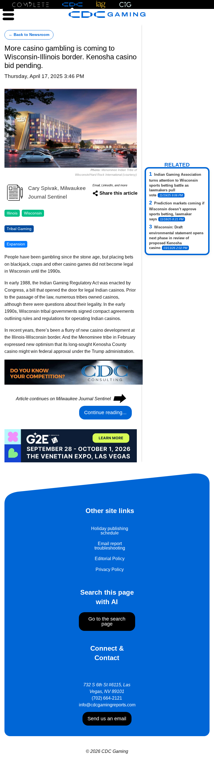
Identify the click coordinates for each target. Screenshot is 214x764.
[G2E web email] (70, 445)
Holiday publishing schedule (109, 530)
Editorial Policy (110, 558)
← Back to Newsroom (29, 35)
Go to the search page (106, 621)
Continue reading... (105, 412)
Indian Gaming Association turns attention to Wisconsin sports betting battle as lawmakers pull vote (175, 184)
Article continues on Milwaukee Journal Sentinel (70, 398)
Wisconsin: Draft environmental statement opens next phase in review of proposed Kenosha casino (176, 237)
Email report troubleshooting (109, 545)
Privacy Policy (110, 569)
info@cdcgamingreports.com (107, 704)
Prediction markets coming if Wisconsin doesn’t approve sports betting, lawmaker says (176, 211)
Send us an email (106, 718)
